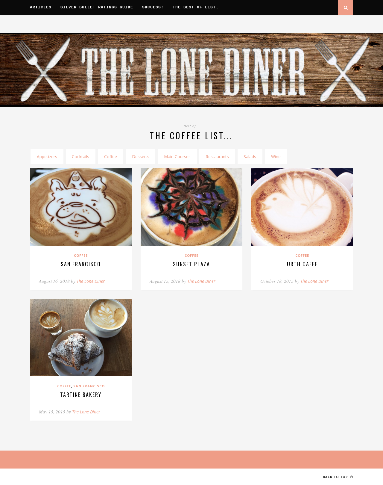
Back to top (336, 477)
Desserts (140, 156)
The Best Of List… (195, 7)
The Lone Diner (91, 281)
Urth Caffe (302, 264)
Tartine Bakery (80, 394)
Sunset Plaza (191, 264)
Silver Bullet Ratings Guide (96, 7)
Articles (40, 7)
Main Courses (177, 156)
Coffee (110, 156)
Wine (276, 156)
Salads (250, 156)
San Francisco (81, 264)
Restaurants (217, 156)
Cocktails (80, 156)
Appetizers (47, 156)
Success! (153, 7)
